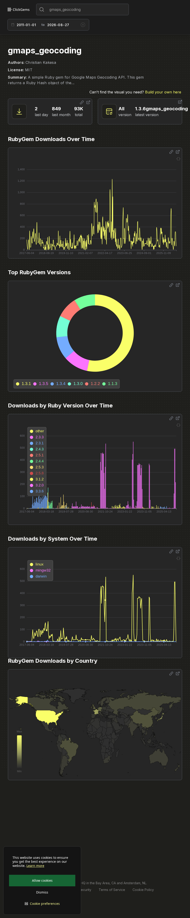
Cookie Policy (143, 890)
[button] (42, 903)
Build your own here (163, 92)
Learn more (35, 866)
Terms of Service (112, 890)
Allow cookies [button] (42, 880)
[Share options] (81, 102)
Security (85, 890)
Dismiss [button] (42, 892)
